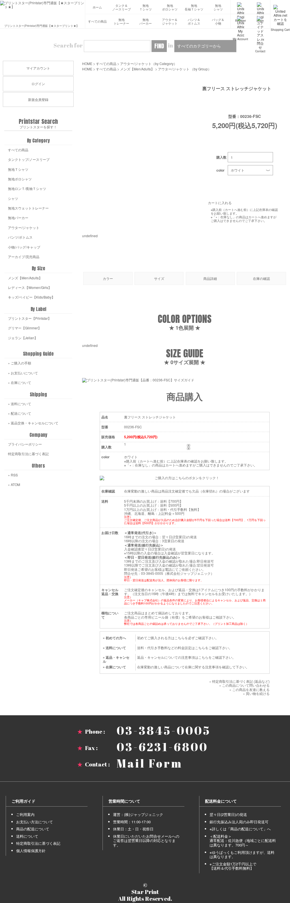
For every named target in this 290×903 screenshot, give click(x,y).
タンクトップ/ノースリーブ (29, 159)
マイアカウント (38, 68)
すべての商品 (97, 21)
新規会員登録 (38, 99)
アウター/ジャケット (136, 63)
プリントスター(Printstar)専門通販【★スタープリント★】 (41, 25)
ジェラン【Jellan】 (23, 337)
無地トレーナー (121, 21)
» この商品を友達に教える (249, 689)
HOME (87, 63)
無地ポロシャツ (170, 7)
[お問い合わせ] (260, 21)
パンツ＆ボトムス (194, 21)
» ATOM (14, 484)
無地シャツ (218, 7)
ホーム (97, 7)
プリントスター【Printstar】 (29, 318)
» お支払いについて (23, 372)
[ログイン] (260, 7)
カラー (108, 278)
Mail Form (150, 763)
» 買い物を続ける (256, 693)
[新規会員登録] (240, 7)
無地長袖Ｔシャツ (194, 7)
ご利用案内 (25, 814)
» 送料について (114, 647)
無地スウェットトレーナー (28, 208)
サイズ (159, 278)
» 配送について (19, 413)
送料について (27, 836)
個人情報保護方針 (31, 850)
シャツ (13, 198)
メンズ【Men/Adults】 (137, 68)
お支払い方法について (34, 821)
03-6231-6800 (162, 747)
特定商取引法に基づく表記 (28, 453)
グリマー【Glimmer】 (24, 327)
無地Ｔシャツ (145, 7)
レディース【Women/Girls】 (30, 287)
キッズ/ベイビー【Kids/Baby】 (31, 297)
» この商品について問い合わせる (244, 685)
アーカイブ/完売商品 (23, 256)
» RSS (13, 474)
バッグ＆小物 (218, 21)
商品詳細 (210, 278)
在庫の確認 (261, 278)
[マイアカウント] (240, 21)
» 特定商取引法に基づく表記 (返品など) (239, 681)
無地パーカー (145, 21)
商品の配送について (32, 828)
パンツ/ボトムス (20, 237)
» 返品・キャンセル (116, 659)
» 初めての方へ (114, 637)
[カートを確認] (280, 7)
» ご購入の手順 (19, 362)
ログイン (38, 83)
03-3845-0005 (164, 730)
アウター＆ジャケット (170, 21)
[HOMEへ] (42, 5)
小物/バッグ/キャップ (24, 247)
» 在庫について (114, 666)
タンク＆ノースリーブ (121, 7)
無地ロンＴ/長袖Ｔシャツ (27, 188)
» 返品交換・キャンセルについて (33, 422)
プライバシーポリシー (25, 444)
